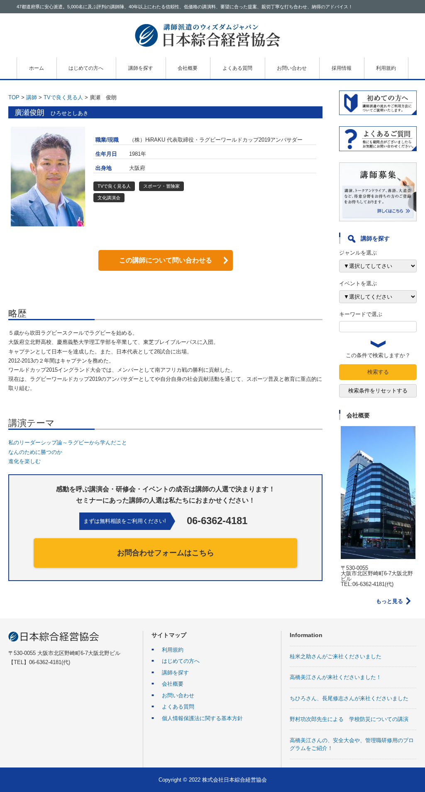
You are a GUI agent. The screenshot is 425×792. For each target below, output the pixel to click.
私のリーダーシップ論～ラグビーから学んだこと (67, 442)
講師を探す (140, 68)
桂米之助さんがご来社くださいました (335, 656)
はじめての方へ (85, 68)
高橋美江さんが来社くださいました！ (335, 677)
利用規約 (386, 68)
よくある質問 (237, 68)
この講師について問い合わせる (165, 260)
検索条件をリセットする (378, 390)
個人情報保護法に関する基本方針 (202, 718)
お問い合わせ (292, 68)
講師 (31, 97)
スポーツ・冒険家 (161, 186)
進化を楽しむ (24, 461)
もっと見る (389, 601)
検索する (378, 372)
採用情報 (342, 68)
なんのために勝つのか (35, 452)
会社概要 (188, 68)
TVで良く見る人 (63, 97)
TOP (14, 97)
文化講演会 (109, 197)
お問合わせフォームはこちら (165, 553)
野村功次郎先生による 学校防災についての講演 (349, 719)
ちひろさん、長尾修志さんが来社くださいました (349, 698)
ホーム (36, 68)
